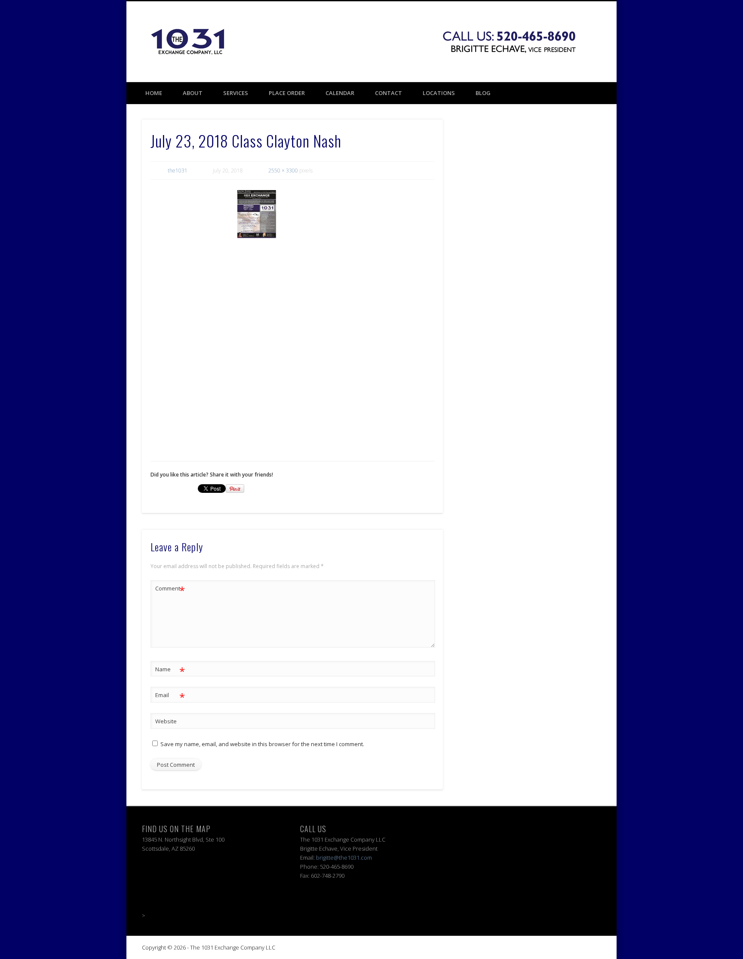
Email (170, 696)
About (193, 93)
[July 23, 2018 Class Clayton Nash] (335, 317)
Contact (388, 93)
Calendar (339, 93)
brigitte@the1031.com (344, 857)
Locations (439, 93)
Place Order (287, 93)
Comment (170, 589)
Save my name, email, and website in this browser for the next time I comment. (262, 744)
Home (153, 93)
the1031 (177, 170)
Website (166, 721)
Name (170, 670)
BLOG (483, 93)
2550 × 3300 (283, 170)
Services (235, 93)
